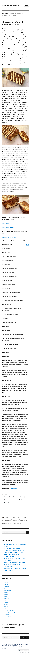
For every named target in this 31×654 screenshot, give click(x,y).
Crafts (5, 596)
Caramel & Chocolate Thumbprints (13, 556)
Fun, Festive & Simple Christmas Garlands (15, 562)
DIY (5, 600)
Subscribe (24, 637)
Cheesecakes (7, 590)
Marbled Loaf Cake (18, 522)
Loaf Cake (4, 522)
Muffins (6, 608)
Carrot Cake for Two (8, 227)
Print (27, 244)
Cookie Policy (5, 648)
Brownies (6, 586)
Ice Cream (6, 604)
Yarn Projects (7, 616)
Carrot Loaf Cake (15, 519)
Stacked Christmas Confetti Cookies (13, 552)
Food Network (13, 488)
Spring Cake (9, 523)
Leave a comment (17, 523)
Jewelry (6, 606)
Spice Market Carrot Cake (9, 237)
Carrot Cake (5, 223)
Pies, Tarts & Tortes (9, 610)
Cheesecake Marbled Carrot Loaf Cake (12, 23)
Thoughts (6, 614)
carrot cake (8, 519)
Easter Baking (17, 520)
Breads (6, 584)
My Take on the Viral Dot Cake (12, 548)
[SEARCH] (27, 532)
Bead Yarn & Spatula (10, 5)
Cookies (6, 592)
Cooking (6, 594)
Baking (6, 582)
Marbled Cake (10, 522)
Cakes (18, 517)
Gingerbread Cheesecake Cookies (13, 554)
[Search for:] (14, 532)
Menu (26, 5)
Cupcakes (6, 598)
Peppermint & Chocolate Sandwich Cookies (15, 550)
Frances (6, 517)
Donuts (6, 602)
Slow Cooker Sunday (9, 612)
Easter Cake (24, 520)
